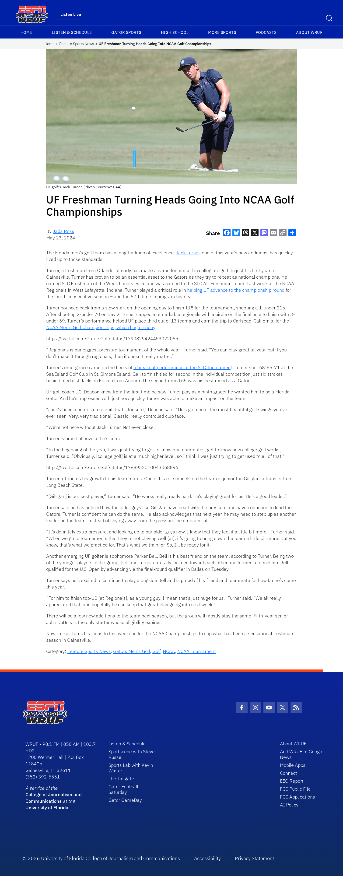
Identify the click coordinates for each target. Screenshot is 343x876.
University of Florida (46, 807)
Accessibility (207, 858)
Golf (156, 651)
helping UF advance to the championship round (235, 290)
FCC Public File (295, 789)
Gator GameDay (125, 800)
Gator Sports (126, 32)
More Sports (222, 32)
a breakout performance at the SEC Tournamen (182, 367)
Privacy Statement (254, 858)
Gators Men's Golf (131, 651)
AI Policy (289, 805)
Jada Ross (63, 231)
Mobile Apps (292, 765)
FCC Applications (297, 797)
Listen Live (70, 14)
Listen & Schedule (72, 32)
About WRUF (309, 32)
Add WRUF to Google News (301, 754)
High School (175, 32)
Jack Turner (188, 252)
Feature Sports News (76, 43)
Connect (288, 773)
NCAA (169, 651)
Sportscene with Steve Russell (131, 754)
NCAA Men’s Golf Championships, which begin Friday (100, 327)
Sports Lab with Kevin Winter (130, 768)
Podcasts (266, 32)
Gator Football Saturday (123, 789)
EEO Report (292, 781)
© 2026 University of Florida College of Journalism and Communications (101, 858)
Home (26, 32)
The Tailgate (121, 778)
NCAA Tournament (196, 651)
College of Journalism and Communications (53, 797)
